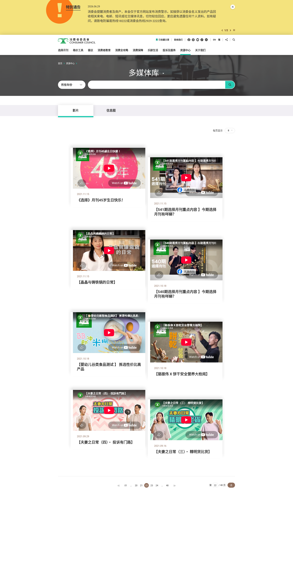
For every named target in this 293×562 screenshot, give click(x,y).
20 (136, 485)
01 (126, 485)
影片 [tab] (76, 110)
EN (214, 39)
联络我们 (178, 39)
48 (167, 485)
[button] (222, 30)
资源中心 (70, 63)
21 (141, 485)
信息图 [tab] (111, 110)
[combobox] (71, 85)
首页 (60, 63)
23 (151, 485)
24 (157, 485)
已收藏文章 (164, 39)
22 (146, 485)
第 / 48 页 (217, 485)
